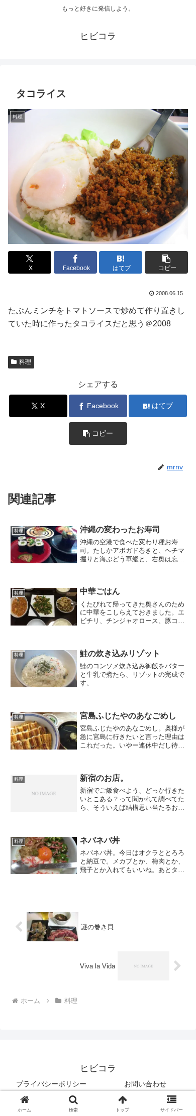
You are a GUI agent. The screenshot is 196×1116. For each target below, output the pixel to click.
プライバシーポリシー (51, 1084)
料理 (25, 361)
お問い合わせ (145, 1084)
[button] (166, 262)
